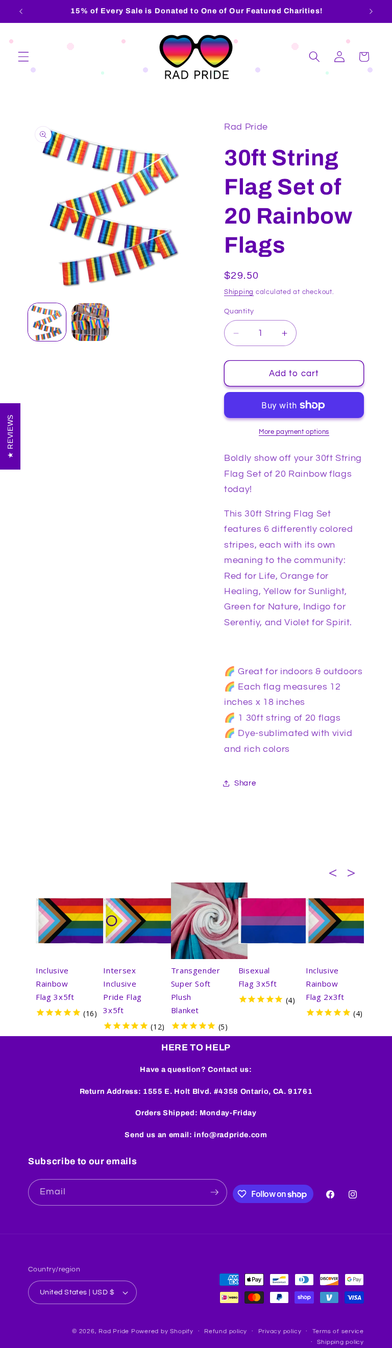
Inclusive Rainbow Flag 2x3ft (325, 983)
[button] (23, 56)
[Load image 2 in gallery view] (90, 322)
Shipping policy (340, 1342)
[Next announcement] (371, 11)
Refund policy (225, 1331)
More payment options (294, 431)
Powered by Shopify (162, 1331)
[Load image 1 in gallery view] (47, 322)
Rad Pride (114, 1331)
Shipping (239, 292)
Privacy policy (280, 1331)
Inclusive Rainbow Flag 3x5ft (55, 983)
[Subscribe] (214, 1192)
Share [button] (245, 783)
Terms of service (338, 1331)
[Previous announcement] (21, 11)
